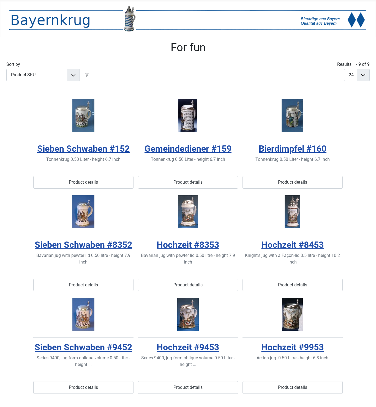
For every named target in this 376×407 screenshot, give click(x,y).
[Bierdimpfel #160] (293, 115)
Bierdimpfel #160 (292, 148)
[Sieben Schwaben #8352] (83, 211)
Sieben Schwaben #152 (83, 148)
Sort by (13, 64)
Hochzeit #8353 (188, 245)
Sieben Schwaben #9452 (83, 347)
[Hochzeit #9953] (293, 314)
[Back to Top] (366, 397)
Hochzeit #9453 (188, 347)
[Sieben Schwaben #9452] (83, 314)
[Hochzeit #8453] (293, 211)
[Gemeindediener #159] (188, 115)
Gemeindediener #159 (188, 148)
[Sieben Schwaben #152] (83, 115)
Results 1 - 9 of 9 (353, 64)
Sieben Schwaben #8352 (83, 245)
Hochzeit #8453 (292, 245)
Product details (83, 182)
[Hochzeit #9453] (188, 314)
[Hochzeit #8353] (188, 211)
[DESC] (87, 75)
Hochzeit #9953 (292, 347)
